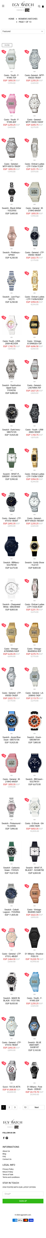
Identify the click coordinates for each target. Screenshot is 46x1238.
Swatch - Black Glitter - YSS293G (11, 209)
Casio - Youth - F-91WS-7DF (11, 76)
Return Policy (8, 1172)
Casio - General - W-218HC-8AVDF (34, 209)
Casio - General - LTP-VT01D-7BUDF (11, 1043)
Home (11, 19)
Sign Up (23, 1201)
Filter (7, 45)
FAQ (4, 1156)
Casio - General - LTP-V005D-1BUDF (34, 253)
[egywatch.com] (23, 6)
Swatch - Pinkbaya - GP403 (11, 253)
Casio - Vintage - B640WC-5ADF (34, 910)
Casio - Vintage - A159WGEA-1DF (34, 342)
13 (25, 1107)
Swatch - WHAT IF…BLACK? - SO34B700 (34, 869)
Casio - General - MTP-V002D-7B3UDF (34, 519)
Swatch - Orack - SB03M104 (34, 738)
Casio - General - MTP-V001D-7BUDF (11, 165)
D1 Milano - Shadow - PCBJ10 (34, 955)
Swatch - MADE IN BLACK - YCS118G (11, 999)
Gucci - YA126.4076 (11, 1087)
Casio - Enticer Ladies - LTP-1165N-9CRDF (34, 298)
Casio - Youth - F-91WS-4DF (11, 120)
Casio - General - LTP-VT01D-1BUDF (11, 519)
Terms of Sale (8, 1174)
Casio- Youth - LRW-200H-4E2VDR (11, 342)
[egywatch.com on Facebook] (4, 1139)
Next (37, 1107)
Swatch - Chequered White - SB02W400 (11, 605)
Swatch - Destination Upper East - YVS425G (11, 387)
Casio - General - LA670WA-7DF (34, 386)
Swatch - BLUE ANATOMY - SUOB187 (34, 1045)
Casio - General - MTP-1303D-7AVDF (34, 120)
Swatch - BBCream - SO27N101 (34, 780)
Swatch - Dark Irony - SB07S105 (11, 430)
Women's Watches (27, 19)
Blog (4, 1154)
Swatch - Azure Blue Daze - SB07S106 (11, 738)
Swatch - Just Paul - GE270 (11, 298)
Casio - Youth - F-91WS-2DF (34, 999)
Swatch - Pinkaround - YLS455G (11, 824)
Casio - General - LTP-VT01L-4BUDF (11, 955)
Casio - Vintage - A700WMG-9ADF (11, 650)
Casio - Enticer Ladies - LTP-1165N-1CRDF (34, 475)
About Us (6, 1151)
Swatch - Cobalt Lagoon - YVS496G (11, 910)
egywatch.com (25, 1215)
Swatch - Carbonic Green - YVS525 (11, 869)
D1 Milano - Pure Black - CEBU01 (34, 1088)
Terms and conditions (11, 1177)
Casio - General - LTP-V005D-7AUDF (11, 694)
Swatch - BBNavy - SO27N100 (11, 563)
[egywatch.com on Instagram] (7, 1139)
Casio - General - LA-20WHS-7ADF (35, 694)
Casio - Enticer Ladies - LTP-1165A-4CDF (34, 605)
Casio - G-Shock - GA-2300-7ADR (34, 824)
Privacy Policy (8, 1169)
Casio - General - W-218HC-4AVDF (11, 780)
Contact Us (7, 1159)
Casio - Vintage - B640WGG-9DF (34, 650)
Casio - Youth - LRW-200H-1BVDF (34, 430)
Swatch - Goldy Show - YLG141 (34, 563)
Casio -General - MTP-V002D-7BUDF (34, 76)
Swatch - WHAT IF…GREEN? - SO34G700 (11, 475)
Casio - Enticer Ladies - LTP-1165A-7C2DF (34, 165)
